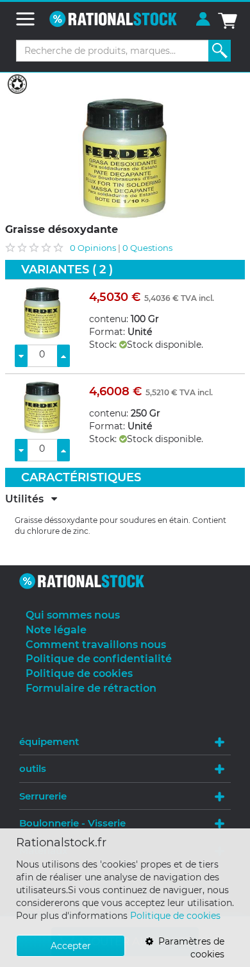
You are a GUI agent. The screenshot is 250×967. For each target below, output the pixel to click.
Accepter (71, 946)
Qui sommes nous (73, 615)
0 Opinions (93, 248)
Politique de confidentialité (99, 659)
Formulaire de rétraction (91, 688)
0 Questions (147, 248)
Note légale (56, 630)
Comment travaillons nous (96, 644)
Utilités (28, 499)
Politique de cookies (175, 915)
